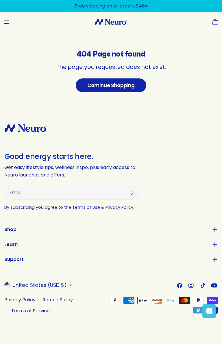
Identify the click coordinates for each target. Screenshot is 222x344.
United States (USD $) (39, 285)
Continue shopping (111, 85)
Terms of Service (30, 310)
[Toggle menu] (6, 22)
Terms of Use (86, 207)
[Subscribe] (132, 193)
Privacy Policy (20, 299)
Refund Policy (57, 299)
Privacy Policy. (120, 207)
